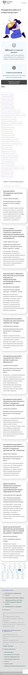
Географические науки (7, 107)
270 (25, 566)
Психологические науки (8, 135)
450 (5, 572)
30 (10, 564)
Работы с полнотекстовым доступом (13, 181)
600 (12, 574)
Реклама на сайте (8, 663)
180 (9, 566)
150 (4, 566)
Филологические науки (8, 164)
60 (14, 564)
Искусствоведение (6, 115)
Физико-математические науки (9, 155)
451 (8, 572)
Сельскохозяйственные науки (9, 139)
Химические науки (19, 168)
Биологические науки (7, 99)
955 (22, 578)
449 (2, 572)
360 (14, 568)
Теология (19, 143)
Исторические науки (19, 115)
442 (4, 570)
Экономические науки (7, 172)
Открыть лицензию (8, 646)
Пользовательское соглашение (11, 654)
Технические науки (7, 147)
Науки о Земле (18, 123)
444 (10, 570)
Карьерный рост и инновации (13, 606)
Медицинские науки (7, 123)
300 (4, 568)
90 (19, 564)
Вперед (3, 580)
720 (7, 576)
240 (20, 566)
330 (9, 568)
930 (17, 578)
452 (11, 572)
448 (22, 570)
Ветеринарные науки (7, 103)
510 (21, 572)
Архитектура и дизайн (7, 94)
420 (25, 568)
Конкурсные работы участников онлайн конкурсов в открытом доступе (13, 602)
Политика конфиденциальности (12, 656)
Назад (3, 564)
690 (2, 576)
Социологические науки (8, 143)
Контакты (6, 661)
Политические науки (7, 131)
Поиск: (3, 86)
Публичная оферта (8, 652)
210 (14, 566)
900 (12, 578)
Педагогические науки (7, 127)
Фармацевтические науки (8, 151)
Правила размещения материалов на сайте (14, 666)
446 (16, 570)
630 (17, 574)
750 (12, 576)
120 (24, 564)
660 (22, 574)
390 (20, 568)
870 (7, 578)
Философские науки (7, 168)
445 (13, 570)
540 (2, 574)
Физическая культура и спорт (9, 159)
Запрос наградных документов (11, 659)
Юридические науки (7, 176)
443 (7, 570)
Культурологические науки (8, 119)
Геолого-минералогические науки (10, 111)
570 (7, 574)
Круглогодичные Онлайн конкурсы (14, 597)
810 (22, 576)
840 (2, 578)
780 (17, 576)
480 (16, 572)
